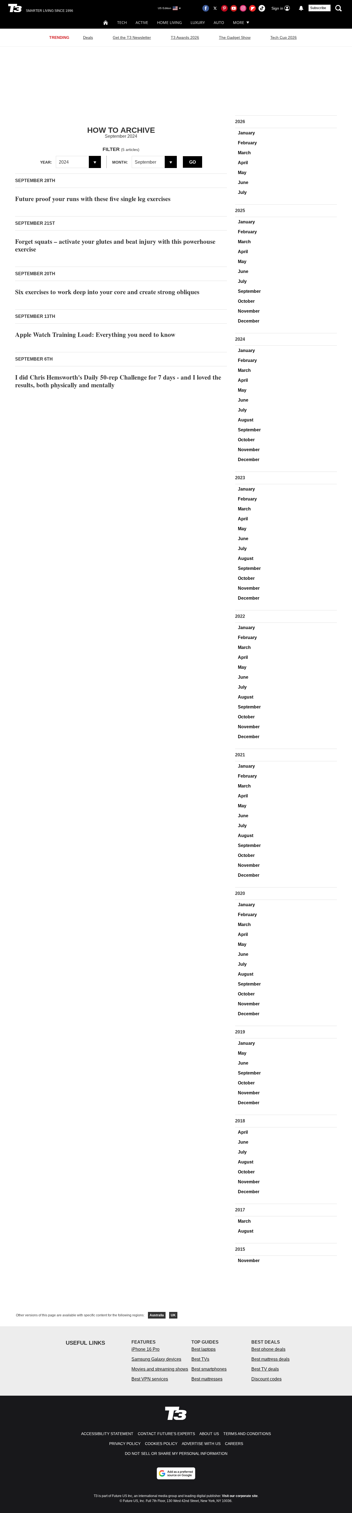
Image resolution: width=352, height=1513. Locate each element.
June (243, 182)
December (248, 321)
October (246, 301)
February (247, 142)
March (244, 152)
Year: (46, 162)
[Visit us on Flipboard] (252, 8)
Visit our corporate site (240, 1496)
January (246, 133)
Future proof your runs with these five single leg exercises (92, 198)
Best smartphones (209, 1369)
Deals (88, 37)
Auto (219, 22)
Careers (234, 1443)
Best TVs (200, 1359)
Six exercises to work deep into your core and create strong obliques (107, 291)
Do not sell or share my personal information (176, 1453)
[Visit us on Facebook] (205, 8)
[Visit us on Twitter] (215, 8)
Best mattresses (206, 1379)
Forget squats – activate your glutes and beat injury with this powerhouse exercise (115, 245)
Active (142, 22)
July (242, 192)
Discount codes (266, 1379)
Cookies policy (161, 1443)
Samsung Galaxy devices (156, 1359)
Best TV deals (265, 1369)
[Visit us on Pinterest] (224, 8)
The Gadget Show (235, 37)
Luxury (198, 22)
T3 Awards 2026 (185, 37)
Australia (157, 1315)
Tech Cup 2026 (283, 37)
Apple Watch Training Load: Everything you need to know (95, 334)
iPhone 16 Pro (145, 1349)
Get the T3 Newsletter (132, 37)
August (245, 420)
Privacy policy (125, 1443)
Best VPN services (149, 1379)
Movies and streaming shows (159, 1369)
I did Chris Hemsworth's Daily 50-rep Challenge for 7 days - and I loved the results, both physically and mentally (118, 380)
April (243, 162)
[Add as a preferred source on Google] (176, 1473)
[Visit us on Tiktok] (261, 8)
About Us (209, 1433)
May (242, 172)
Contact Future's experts (166, 1433)
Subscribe (318, 8)
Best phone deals (268, 1349)
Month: (120, 162)
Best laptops (203, 1349)
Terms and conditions (247, 1433)
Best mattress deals (270, 1359)
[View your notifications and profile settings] (301, 8)
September (249, 291)
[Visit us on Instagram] (243, 8)
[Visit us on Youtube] (233, 8)
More (238, 22)
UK (173, 1315)
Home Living (169, 22)
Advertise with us (201, 1443)
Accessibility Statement (107, 1433)
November (249, 311)
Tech (122, 22)
